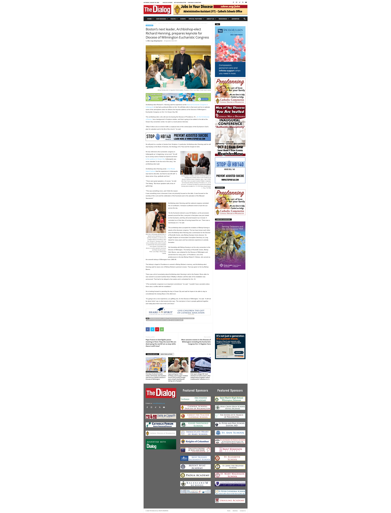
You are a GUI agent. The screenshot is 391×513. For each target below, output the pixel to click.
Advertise (235, 19)
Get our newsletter (180, 2)
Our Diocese (161, 19)
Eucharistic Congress (177, 320)
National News (194, 371)
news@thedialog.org (159, 403)
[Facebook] (233, 2)
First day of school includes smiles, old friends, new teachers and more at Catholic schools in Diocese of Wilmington (156, 376)
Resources (223, 19)
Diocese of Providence (188, 318)
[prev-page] (207, 354)
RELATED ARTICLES (152, 354)
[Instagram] (236, 2)
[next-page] (210, 354)
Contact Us (243, 510)
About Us (210, 19)
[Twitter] (243, 2)
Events (183, 19)
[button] (244, 19)
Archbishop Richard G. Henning (159, 318)
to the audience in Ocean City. (155, 159)
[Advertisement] (230, 301)
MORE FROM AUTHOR (166, 354)
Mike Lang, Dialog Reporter (155, 41)
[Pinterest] (157, 329)
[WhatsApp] (162, 329)
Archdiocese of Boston (175, 318)
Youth (173, 19)
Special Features (195, 19)
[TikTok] (239, 2)
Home (149, 19)
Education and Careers (151, 371)
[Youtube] (246, 2)
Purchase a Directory (194, 2)
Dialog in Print (167, 2)
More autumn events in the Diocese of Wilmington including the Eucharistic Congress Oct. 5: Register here (196, 342)
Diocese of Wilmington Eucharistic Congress (158, 320)
